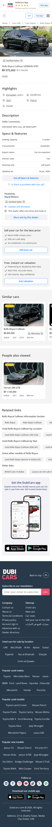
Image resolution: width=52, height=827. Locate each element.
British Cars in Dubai (14, 471)
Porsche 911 (41, 747)
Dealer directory (10, 632)
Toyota (7, 676)
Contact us (7, 607)
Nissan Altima (42, 712)
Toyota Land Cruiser (16, 705)
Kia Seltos (8, 761)
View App (44, 5)
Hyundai (33, 683)
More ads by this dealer (26, 217)
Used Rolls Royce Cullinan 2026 (19, 447)
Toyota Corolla (42, 719)
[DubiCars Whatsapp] (46, 783)
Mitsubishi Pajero (17, 732)
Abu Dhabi (16, 647)
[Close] (3, 5)
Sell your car (26, 249)
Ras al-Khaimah (26, 654)
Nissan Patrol (39, 705)
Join (45, 591)
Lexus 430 (39, 732)
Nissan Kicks (9, 754)
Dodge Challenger (24, 761)
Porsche (41, 690)
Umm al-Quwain (26, 661)
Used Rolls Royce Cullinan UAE (19, 435)
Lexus (46, 676)
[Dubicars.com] (26, 574)
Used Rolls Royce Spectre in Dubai (21, 459)
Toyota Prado (10, 712)
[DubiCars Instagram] (19, 784)
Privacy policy (9, 619)
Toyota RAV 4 (9, 719)
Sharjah (43, 654)
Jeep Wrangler (36, 725)
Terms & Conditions (12, 615)
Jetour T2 (9, 747)
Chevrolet (45, 683)
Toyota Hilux (14, 725)
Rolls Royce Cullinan (32, 422)
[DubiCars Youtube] (26, 784)
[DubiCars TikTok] (32, 784)
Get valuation (26, 281)
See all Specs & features (26, 178)
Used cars (31, 607)
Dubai (45, 647)
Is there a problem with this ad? (28, 184)
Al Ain (27, 647)
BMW (5, 683)
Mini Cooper (25, 768)
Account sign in (10, 624)
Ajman (36, 647)
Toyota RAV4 (9, 768)
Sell (29, 16)
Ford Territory (41, 768)
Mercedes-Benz (22, 676)
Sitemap (30, 602)
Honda (27, 690)
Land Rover (22, 683)
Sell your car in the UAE (38, 619)
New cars (30, 611)
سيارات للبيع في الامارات (37, 624)
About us (7, 611)
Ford (11, 683)
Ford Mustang (25, 719)
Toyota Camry (26, 712)
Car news (30, 615)
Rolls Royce (10, 422)
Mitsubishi (12, 690)
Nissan (36, 676)
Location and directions (19, 206)
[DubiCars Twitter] (39, 784)
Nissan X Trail (42, 761)
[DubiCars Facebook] (12, 783)
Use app (39, 16)
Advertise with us (11, 628)
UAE (5, 647)
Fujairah (9, 654)
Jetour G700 (25, 754)
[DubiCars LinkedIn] (6, 784)
